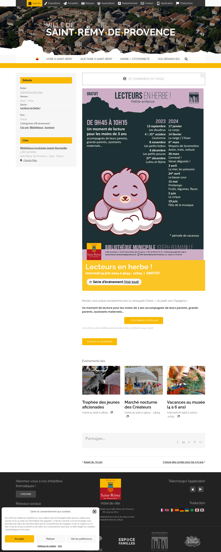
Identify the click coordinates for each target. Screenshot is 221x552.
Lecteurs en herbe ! (30, 108)
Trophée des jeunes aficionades (101, 404)
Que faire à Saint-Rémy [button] (96, 59)
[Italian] (172, 509)
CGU (60, 546)
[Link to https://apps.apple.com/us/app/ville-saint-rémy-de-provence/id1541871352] (193, 489)
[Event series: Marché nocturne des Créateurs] (128, 416)
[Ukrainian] (187, 509)
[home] (37, 59)
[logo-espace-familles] (127, 539)
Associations (108, 3)
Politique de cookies (47, 546)
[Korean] (202, 509)
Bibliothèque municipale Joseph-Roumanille (43, 148)
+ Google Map (29, 160)
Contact (149, 3)
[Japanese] (197, 509)
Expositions (54, 3)
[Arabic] (192, 509)
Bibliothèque (36, 127)
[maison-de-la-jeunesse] (192, 536)
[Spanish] (177, 509)
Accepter (19, 538)
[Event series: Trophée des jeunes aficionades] (111, 412)
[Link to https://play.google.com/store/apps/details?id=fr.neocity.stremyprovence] (201, 489)
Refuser (50, 538)
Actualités (73, 3)
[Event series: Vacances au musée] (178, 416)
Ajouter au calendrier (99, 341)
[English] (167, 509)
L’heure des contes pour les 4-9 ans (183, 462)
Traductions (186, 3)
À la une (24, 127)
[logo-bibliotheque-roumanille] (160, 533)
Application (167, 3)
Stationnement (130, 3)
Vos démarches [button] (169, 59)
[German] (182, 509)
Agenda (37, 3)
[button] (94, 511)
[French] (162, 509)
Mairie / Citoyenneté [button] (135, 59)
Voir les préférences (81, 538)
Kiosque (90, 3)
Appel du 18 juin (93, 462)
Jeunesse (49, 127)
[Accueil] (110, 29)
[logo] (110, 479)
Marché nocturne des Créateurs (141, 404)
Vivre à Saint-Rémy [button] (59, 59)
